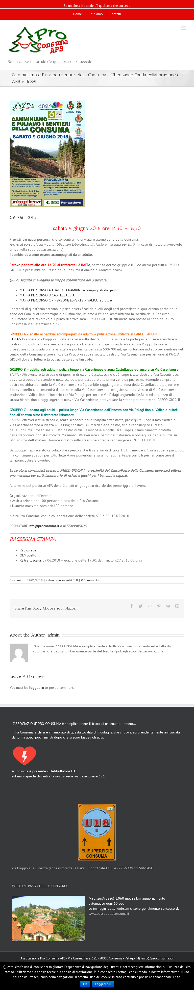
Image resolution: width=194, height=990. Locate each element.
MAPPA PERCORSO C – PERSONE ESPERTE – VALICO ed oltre (66, 300)
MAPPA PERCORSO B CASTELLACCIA (47, 295)
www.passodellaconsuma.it (109, 913)
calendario (53, 580)
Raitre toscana (30, 560)
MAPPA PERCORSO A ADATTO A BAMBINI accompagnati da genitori (70, 290)
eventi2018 (70, 580)
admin (18, 580)
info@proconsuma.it (44, 526)
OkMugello (28, 555)
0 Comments (90, 580)
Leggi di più (103, 984)
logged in (36, 687)
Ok (85, 984)
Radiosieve (28, 550)
